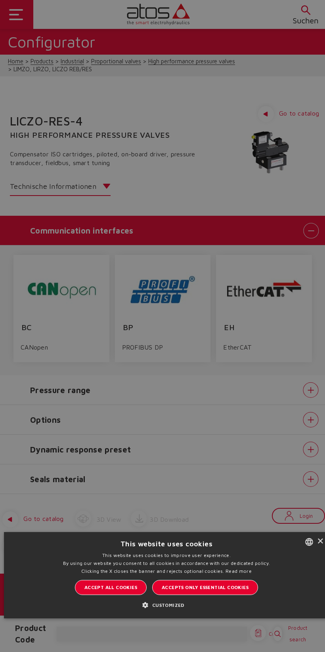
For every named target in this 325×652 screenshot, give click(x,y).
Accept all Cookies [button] (110, 587)
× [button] (320, 541)
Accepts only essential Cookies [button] (205, 587)
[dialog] (162, 326)
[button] (166, 605)
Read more (239, 571)
